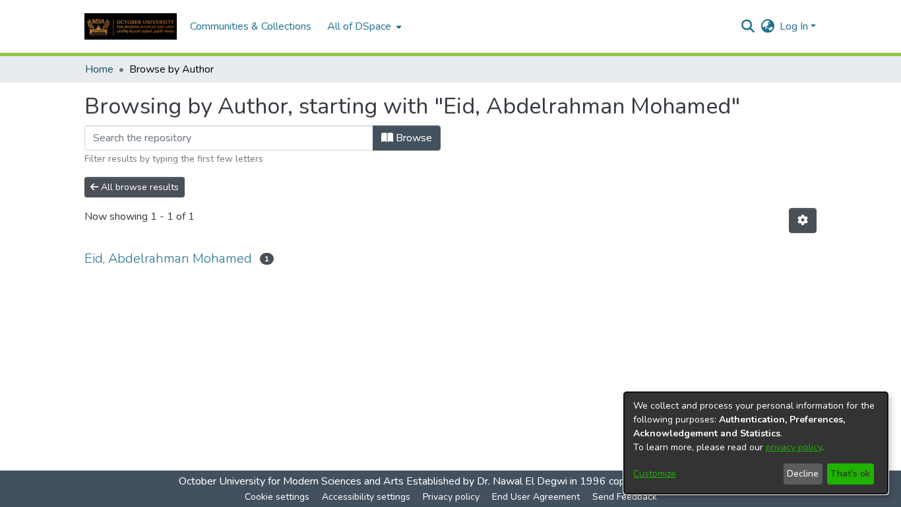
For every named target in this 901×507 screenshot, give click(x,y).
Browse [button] (412, 138)
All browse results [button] (138, 187)
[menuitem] (363, 26)
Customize (654, 473)
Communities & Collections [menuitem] (250, 26)
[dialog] (756, 443)
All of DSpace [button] (359, 26)
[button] (130, 26)
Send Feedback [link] (624, 496)
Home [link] (99, 69)
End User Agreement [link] (536, 496)
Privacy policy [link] (451, 496)
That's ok (850, 473)
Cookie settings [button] (277, 496)
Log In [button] (795, 26)
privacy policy (794, 447)
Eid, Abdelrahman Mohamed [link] (168, 258)
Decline (803, 473)
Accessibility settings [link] (366, 496)
